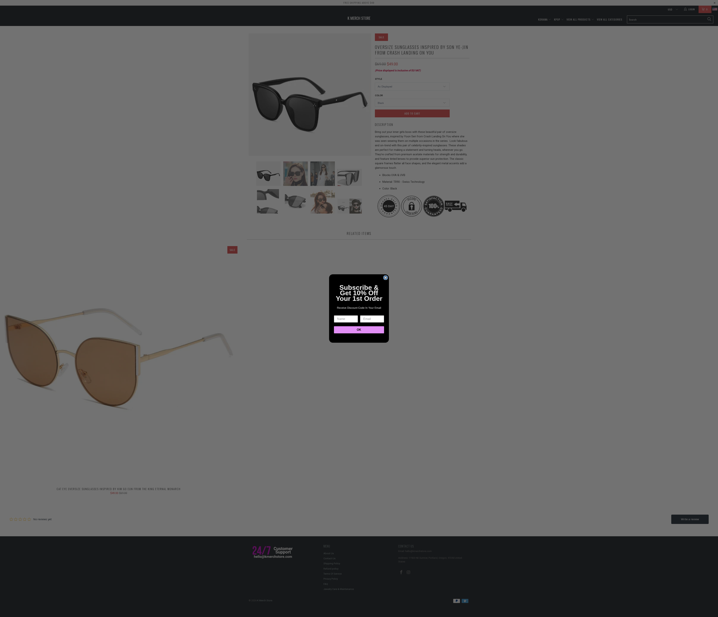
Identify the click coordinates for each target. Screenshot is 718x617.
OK (359, 329)
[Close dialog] (385, 278)
